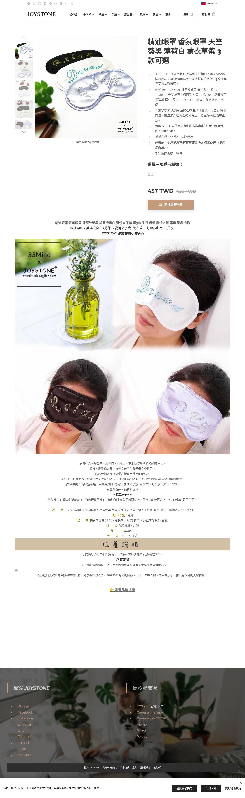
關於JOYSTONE (92, 767)
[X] (34, 4)
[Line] (50, 4)
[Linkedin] (45, 4)
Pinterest (24, 736)
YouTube (24, 755)
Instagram (25, 718)
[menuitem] (74, 14)
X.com (22, 748)
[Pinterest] (61, 4)
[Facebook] (29, 4)
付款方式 (125, 767)
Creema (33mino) (150, 712)
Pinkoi (141, 730)
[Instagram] (39, 4)
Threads (24, 743)
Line (21, 730)
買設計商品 (144, 688)
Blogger (24, 706)
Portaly (142, 736)
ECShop (143, 706)
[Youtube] (55, 4)
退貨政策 (158, 767)
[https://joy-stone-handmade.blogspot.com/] (72, 4)
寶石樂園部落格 (110, 767)
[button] (188, 14)
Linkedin (24, 724)
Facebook (25, 712)
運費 (134, 767)
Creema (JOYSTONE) (153, 718)
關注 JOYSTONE (31, 688)
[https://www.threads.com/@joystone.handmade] (66, 4)
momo (142, 724)
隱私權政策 (145, 767)
